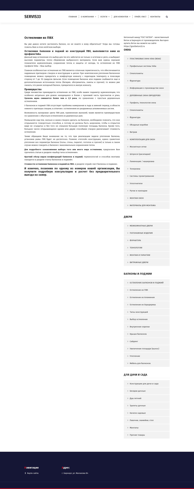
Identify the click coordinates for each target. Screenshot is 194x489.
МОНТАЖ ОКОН (137, 198)
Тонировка (135, 169)
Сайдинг (134, 341)
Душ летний (135, 398)
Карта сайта (33, 473)
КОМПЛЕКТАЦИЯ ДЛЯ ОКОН (142, 139)
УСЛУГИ (103, 16)
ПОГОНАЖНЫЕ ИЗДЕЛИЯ (141, 233)
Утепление (135, 356)
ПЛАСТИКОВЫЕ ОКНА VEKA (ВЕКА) (145, 58)
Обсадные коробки (139, 125)
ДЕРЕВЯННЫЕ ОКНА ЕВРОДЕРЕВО (145, 95)
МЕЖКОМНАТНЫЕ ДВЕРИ (141, 226)
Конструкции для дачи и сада (144, 383)
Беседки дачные (138, 391)
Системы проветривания (142, 176)
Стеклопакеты (136, 73)
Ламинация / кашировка (142, 161)
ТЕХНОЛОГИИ (136, 247)
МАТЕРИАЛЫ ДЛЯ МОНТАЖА (143, 205)
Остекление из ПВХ (139, 290)
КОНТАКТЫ (155, 16)
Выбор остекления (139, 319)
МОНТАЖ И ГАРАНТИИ (140, 255)
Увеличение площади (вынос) (144, 348)
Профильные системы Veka (143, 66)
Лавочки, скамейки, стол (142, 420)
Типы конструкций (139, 312)
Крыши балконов (138, 334)
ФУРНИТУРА (135, 240)
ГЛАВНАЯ (72, 16)
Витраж (133, 132)
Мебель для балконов (140, 363)
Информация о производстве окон (147, 88)
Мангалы (134, 427)
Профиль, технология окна (143, 103)
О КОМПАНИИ (87, 16)
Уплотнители (136, 183)
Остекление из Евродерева (143, 304)
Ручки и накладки (138, 191)
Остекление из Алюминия (142, 297)
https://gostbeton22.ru (134, 46)
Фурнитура (135, 81)
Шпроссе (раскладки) (140, 154)
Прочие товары (137, 435)
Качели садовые (138, 413)
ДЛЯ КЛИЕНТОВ (121, 16)
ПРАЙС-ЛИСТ (140, 16)
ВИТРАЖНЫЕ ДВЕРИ (139, 262)
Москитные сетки (138, 147)
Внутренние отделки (140, 327)
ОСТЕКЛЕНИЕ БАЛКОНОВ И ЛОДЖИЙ (147, 283)
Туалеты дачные (138, 405)
